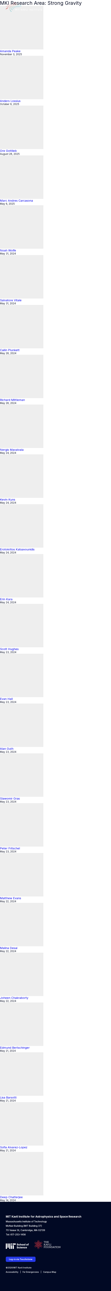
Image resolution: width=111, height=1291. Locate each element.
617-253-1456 (18, 1234)
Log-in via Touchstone (20, 1259)
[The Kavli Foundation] (48, 1244)
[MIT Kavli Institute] (24, 7)
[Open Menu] (103, 7)
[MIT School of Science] (17, 1246)
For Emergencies (31, 1272)
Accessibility (12, 1272)
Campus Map (49, 1272)
